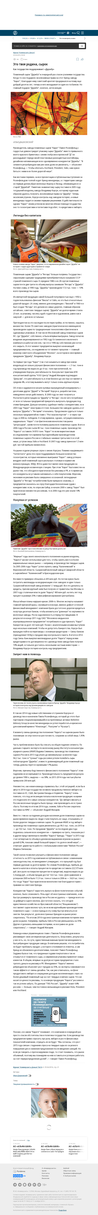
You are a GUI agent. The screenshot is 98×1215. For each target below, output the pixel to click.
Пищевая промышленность (24, 1084)
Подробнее (63, 1210)
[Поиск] (78, 33)
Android (66, 1168)
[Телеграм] (15, 1185)
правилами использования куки (47, 46)
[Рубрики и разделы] (82, 33)
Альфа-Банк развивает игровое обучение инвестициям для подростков (80, 1151)
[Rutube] (34, 1185)
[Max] (39, 1185)
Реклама (45, 1176)
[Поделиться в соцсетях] (82, 59)
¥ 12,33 (39, 38)
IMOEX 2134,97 (49, 38)
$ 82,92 (25, 38)
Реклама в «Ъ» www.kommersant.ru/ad (49, 15)
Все (28, 1140)
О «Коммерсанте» (49, 1168)
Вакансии (45, 1178)
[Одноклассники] (29, 1185)
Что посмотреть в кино (67, 38)
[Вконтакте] (20, 1185)
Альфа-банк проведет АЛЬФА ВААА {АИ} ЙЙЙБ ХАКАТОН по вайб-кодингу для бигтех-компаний (24, 1152)
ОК (82, 46)
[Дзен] (24, 1185)
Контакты (46, 1173)
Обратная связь (69, 1171)
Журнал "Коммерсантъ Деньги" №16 (27, 1067)
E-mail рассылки (69, 1176)
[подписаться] (30, 1076)
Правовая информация (72, 1173)
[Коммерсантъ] (15, 33)
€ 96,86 (32, 38)
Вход (74, 33)
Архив (44, 1171)
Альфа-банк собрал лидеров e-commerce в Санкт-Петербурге (52, 1150)
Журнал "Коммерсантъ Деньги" (24, 52)
